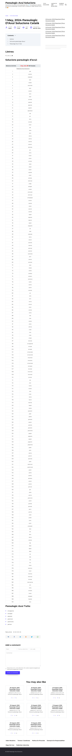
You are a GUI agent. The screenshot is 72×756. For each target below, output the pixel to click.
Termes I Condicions (24, 740)
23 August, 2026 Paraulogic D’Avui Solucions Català (14, 707)
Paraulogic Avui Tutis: (16, 43)
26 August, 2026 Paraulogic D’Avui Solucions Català (14, 689)
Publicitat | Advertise (22, 745)
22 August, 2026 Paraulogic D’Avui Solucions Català (36, 707)
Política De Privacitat (38, 740)
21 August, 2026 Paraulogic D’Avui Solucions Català (57, 707)
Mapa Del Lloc (10, 745)
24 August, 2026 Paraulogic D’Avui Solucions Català (57, 689)
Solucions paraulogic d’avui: (17, 41)
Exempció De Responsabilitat (56, 740)
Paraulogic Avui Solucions (20, 2)
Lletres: (12, 39)
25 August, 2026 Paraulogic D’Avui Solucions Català (36, 689)
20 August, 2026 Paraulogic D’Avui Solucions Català (14, 724)
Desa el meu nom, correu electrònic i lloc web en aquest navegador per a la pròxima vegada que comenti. (23, 668)
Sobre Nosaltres (10, 740)
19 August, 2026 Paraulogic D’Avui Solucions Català (36, 724)
